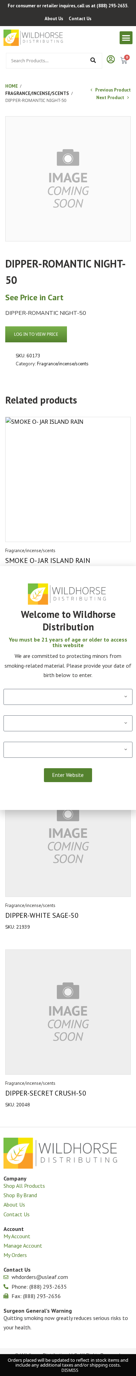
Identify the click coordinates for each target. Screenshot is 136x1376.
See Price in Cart (34, 297)
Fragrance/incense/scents (37, 93)
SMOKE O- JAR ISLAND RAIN (47, 560)
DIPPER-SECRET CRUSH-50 (45, 1093)
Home (11, 86)
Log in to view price (36, 334)
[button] (126, 38)
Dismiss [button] (69, 1370)
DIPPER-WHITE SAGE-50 (41, 915)
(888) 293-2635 (112, 6)
